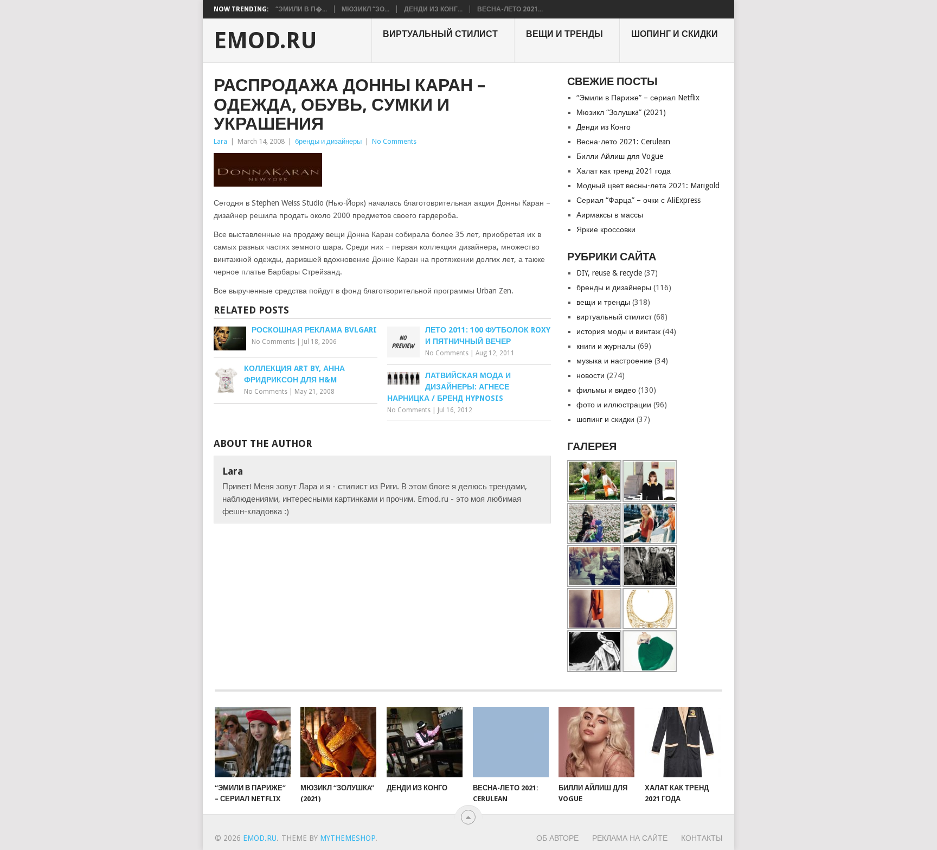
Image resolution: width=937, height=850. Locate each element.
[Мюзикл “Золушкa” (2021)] (338, 742)
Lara (220, 141)
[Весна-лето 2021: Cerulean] (511, 742)
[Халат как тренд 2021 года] (683, 742)
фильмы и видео (606, 390)
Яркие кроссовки (606, 229)
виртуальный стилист (440, 34)
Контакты (701, 838)
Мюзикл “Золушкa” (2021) (621, 112)
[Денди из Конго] (425, 742)
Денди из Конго (603, 127)
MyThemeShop (347, 838)
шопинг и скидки (674, 34)
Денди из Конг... (433, 9)
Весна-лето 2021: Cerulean (623, 141)
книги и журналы (606, 346)
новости (590, 375)
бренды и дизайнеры (328, 141)
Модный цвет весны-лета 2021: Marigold (648, 185)
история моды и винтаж (618, 331)
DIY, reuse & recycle (609, 273)
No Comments (394, 141)
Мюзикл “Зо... (365, 9)
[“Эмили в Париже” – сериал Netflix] (253, 742)
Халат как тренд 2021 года (623, 171)
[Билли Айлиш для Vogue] (596, 742)
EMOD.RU (265, 40)
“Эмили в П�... (301, 9)
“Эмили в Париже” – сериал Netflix (637, 97)
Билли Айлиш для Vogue (619, 156)
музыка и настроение (614, 360)
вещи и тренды (564, 34)
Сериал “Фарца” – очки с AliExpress (638, 200)
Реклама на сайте (630, 838)
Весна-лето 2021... (510, 9)
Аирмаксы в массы (609, 214)
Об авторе (557, 838)
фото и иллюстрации (613, 404)
